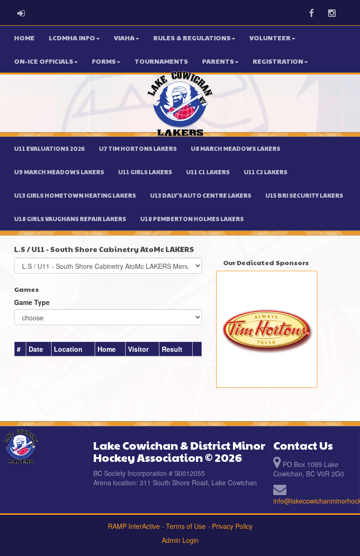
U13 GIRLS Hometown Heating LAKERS (75, 195)
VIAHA (124, 37)
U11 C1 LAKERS (208, 172)
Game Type (32, 302)
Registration (278, 61)
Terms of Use (186, 526)
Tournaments (161, 61)
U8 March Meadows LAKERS (235, 148)
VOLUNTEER (270, 37)
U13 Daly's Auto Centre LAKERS (200, 195)
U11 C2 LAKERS (265, 172)
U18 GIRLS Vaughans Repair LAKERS (70, 219)
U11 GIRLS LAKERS (145, 172)
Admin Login (180, 540)
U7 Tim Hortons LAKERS (138, 148)
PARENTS (218, 61)
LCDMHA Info (72, 37)
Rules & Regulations (192, 37)
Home (24, 37)
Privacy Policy (232, 526)
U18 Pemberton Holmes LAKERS (192, 219)
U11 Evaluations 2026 (49, 148)
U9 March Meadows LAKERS (59, 172)
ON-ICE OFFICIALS (43, 61)
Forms (104, 61)
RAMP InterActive (134, 526)
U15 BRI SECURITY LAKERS (304, 195)
